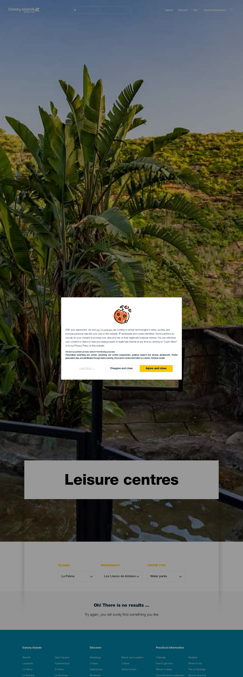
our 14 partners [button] (104, 330)
